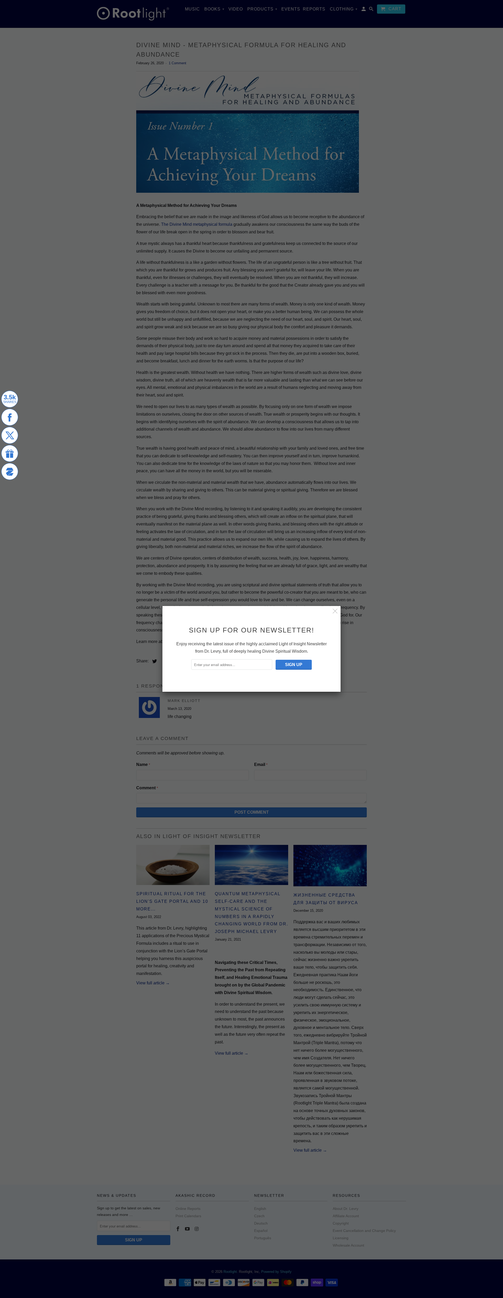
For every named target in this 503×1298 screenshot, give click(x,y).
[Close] (335, 611)
